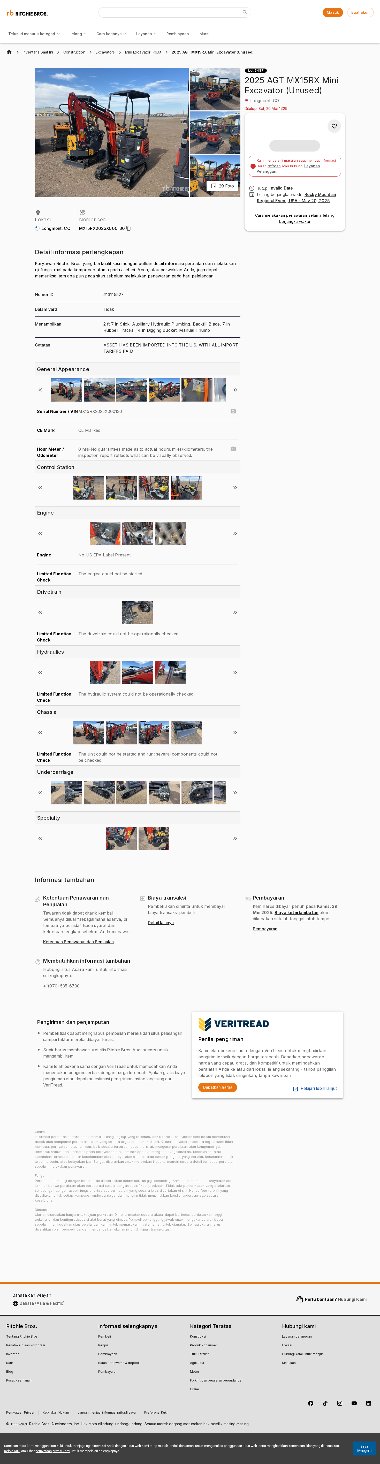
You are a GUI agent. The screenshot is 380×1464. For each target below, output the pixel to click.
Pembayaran (265, 929)
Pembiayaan (177, 34)
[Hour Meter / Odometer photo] (233, 449)
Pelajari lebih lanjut (319, 1088)
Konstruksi (198, 1336)
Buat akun (360, 12)
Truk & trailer (199, 1354)
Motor (194, 1372)
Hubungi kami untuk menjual (303, 1354)
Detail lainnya (161, 923)
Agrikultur (197, 1363)
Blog (9, 1372)
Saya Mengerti (364, 1448)
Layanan (144, 34)
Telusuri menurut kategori (31, 34)
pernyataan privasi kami (52, 1451)
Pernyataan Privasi (20, 1412)
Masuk (333, 12)
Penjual (103, 1345)
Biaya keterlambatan (296, 912)
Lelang (76, 34)
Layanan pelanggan (297, 1336)
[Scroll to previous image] (40, 390)
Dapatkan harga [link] (217, 1087)
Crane (194, 1389)
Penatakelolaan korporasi (25, 1345)
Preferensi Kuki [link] (156, 1412)
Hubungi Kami (352, 1299)
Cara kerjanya (109, 34)
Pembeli (104, 1336)
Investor (12, 1354)
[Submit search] (245, 12)
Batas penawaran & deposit (119, 1363)
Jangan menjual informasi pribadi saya (107, 1412)
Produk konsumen (204, 1345)
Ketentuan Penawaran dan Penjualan (78, 942)
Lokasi (203, 34)
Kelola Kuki (12, 1451)
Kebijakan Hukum (56, 1412)
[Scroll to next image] (235, 390)
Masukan (289, 1363)
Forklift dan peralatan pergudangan (216, 1380)
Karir (9, 1363)
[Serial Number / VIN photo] (233, 411)
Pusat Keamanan (19, 1380)
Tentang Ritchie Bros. (22, 1336)
